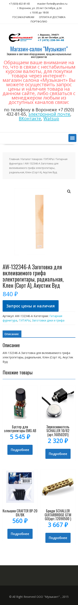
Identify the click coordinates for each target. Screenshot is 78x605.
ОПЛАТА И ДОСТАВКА (52, 17)
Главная (14, 159)
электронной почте (49, 114)
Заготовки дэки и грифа (48, 320)
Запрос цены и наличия (30, 306)
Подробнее (20, 450)
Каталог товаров (31, 159)
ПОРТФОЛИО (39, 21)
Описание (11, 334)
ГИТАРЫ (49, 159)
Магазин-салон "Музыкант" (39, 49)
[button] (72, 138)
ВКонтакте (30, 118)
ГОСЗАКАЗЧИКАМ (23, 17)
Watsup (51, 118)
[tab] (11, 334)
